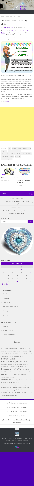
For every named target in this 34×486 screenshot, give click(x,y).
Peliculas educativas (7, 387)
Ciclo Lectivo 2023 (26, 153)
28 (17, 281)
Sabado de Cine (5, 390)
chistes (27, 351)
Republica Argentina (7, 159)
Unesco (15, 392)
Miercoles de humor (10, 379)
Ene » (8, 284)
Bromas (3, 351)
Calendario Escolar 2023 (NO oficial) (11, 153)
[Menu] (32, 12)
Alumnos (4, 348)
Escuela (18, 364)
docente (23, 353)
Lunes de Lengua (25, 372)
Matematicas (5, 377)
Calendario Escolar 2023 (14, 151)
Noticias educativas (15, 382)
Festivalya (5, 311)
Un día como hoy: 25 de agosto (18, 407)
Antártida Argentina (14, 348)
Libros (17, 372)
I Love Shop (6, 302)
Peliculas (24, 385)
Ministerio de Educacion (8, 156)
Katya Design (7, 294)
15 (21, 275)
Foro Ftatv (6, 315)
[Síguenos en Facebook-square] (29, 194)
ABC (12, 31)
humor (22, 366)
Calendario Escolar (11, 351)
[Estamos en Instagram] (32, 194)
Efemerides (11, 364)
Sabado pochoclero (16, 390)
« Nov (3, 284)
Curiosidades (16, 353)
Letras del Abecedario (27, 369)
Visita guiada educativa (9, 395)
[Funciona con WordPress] (12, 443)
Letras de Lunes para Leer (7, 372)
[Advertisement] (17, 124)
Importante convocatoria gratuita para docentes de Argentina (24, 180)
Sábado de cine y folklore (17, 416)
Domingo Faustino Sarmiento (16, 356)
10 (30, 272)
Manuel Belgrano (22, 374)
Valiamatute (8, 27)
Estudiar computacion (9, 335)
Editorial (5, 16)
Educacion (8, 358)
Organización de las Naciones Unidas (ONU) (10, 385)
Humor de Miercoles (11, 369)
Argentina (4, 151)
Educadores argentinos (14, 361)
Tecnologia (5, 392)
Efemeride (4, 364)
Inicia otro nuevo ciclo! (8, 178)
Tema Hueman (26, 443)
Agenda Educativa (16, 148)
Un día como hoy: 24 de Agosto (17, 411)
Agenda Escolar (27, 148)
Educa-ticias (15, 16)
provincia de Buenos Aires (21, 387)
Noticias (3, 382)
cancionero (19, 351)
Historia (14, 366)
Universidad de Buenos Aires (25, 392)
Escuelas (25, 364)
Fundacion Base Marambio (10, 307)
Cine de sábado (6, 353)
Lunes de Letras (9, 374)
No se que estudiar (8, 330)
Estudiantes (5, 367)
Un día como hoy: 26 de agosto (18, 403)
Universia (5, 326)
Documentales (5, 356)
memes (12, 377)
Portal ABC (18, 156)
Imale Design (6, 298)
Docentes (29, 353)
